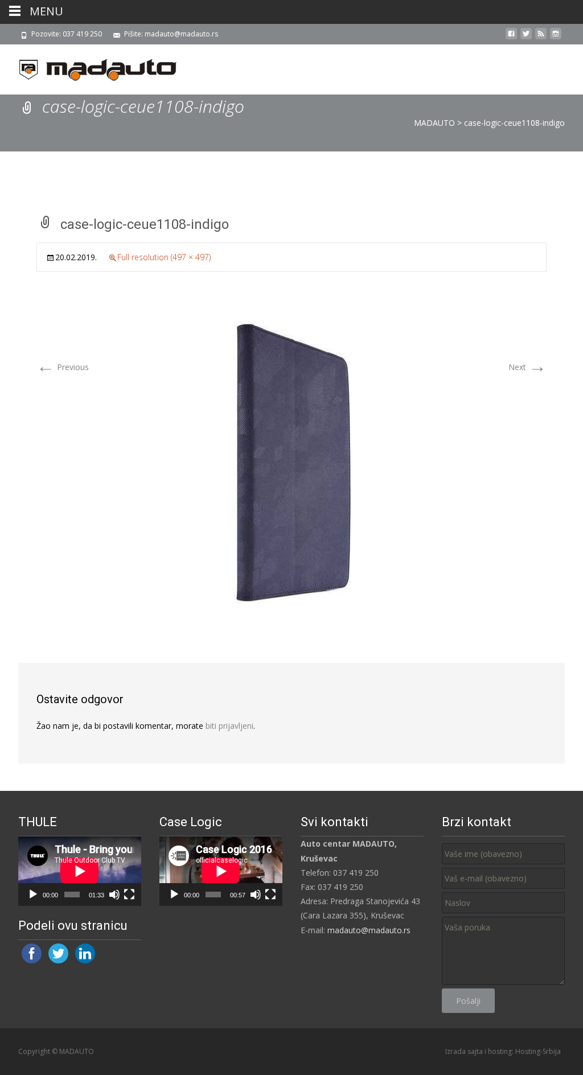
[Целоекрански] (129, 894)
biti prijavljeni (229, 725)
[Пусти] (33, 894)
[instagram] (555, 37)
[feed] (541, 37)
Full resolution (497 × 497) (164, 257)
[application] (79, 871)
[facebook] (511, 37)
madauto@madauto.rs (368, 930)
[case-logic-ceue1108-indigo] (291, 461)
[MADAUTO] (89, 67)
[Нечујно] (114, 894)
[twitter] (526, 37)
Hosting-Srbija (538, 1051)
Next (527, 367)
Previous (62, 367)
